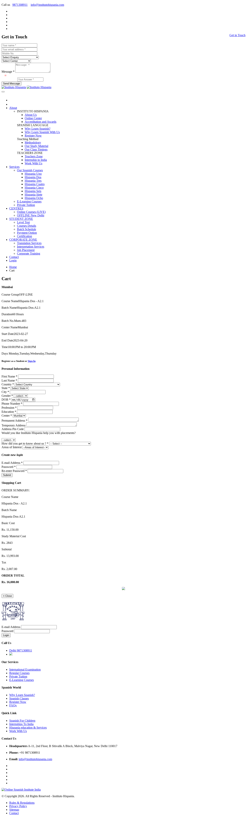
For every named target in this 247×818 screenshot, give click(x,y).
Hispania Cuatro (35, 184)
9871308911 (20, 4)
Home (13, 267)
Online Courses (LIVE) (31, 212)
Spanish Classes (19, 698)
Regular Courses (19, 673)
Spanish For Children (22, 720)
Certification (24, 236)
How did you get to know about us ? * (25, 443)
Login (13, 260)
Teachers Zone (34, 156)
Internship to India (36, 159)
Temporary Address (13, 425)
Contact (14, 257)
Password (7, 631)
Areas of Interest (12, 447)
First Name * (9, 376)
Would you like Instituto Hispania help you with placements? (39, 433)
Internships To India (21, 724)
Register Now (33, 135)
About (13, 107)
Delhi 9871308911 (20, 650)
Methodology (33, 142)
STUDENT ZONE (21, 218)
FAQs (13, 705)
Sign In (32, 361)
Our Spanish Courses (30, 170)
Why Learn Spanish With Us (42, 132)
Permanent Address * (14, 420)
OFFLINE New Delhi (30, 215)
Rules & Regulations (22, 802)
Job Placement (26, 250)
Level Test (23, 222)
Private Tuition (26, 205)
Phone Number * (12, 403)
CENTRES (16, 208)
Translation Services (29, 243)
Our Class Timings (36, 149)
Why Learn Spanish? (37, 128)
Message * (8, 71)
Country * (8, 384)
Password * (9, 466)
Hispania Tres (33, 180)
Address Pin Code (13, 429)
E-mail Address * (12, 462)
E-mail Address (11, 627)
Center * (7, 415)
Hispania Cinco (34, 187)
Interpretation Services (30, 246)
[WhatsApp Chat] (123, 589)
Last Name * (9, 380)
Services (14, 166)
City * (5, 391)
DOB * (6, 399)
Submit (7, 475)
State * (6, 388)
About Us (31, 114)
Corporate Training (28, 253)
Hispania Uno (33, 173)
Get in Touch (237, 35)
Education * (9, 411)
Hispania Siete (33, 194)
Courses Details (26, 225)
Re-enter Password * (14, 470)
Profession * (9, 407)
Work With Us (33, 163)
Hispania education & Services (28, 727)
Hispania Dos (33, 177)
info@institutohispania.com (47, 4)
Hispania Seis (33, 191)
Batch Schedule (26, 229)
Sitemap (14, 809)
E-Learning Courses (29, 201)
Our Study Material (36, 146)
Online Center (33, 118)
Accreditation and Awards (40, 121)
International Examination (25, 669)
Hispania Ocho (34, 198)
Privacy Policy (18, 806)
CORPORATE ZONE (23, 239)
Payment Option (27, 232)
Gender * (7, 395)
